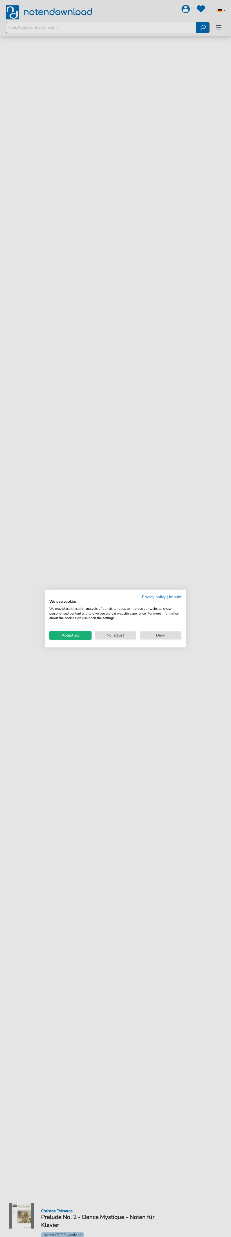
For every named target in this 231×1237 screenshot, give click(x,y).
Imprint (175, 597)
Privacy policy (154, 597)
